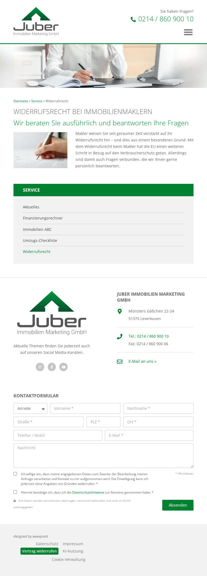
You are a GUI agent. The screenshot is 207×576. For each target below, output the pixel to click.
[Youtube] (63, 367)
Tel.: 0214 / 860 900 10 (149, 336)
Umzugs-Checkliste (40, 240)
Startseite (20, 101)
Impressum (73, 543)
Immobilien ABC (37, 229)
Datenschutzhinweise (88, 492)
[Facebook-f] (52, 367)
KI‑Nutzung (73, 551)
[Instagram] (40, 367)
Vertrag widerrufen (39, 551)
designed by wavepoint (30, 536)
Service (36, 101)
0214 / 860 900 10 (165, 18)
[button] (188, 32)
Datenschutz (47, 543)
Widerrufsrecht (36, 251)
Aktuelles (31, 207)
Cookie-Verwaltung (68, 559)
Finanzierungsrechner (43, 218)
